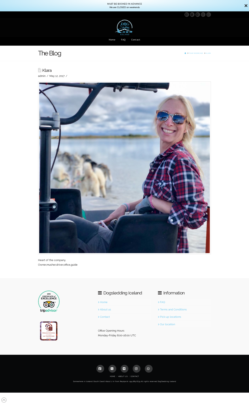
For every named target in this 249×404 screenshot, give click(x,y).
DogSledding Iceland (167, 381)
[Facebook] (186, 14)
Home (103, 302)
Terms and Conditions (173, 309)
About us (105, 309)
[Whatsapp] (208, 14)
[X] (192, 14)
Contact (105, 316)
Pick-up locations (170, 316)
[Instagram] (203, 14)
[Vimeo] (197, 14)
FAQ (162, 302)
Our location (167, 324)
